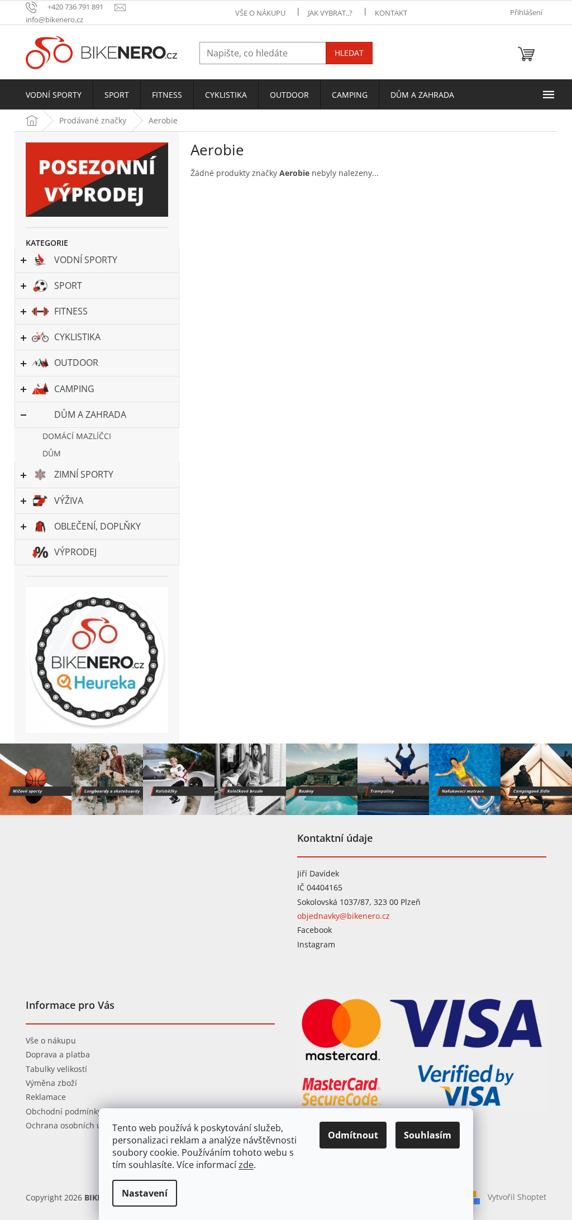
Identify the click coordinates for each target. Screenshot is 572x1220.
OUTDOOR (76, 362)
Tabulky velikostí (56, 1069)
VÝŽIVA (68, 500)
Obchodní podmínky (64, 1111)
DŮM (51, 453)
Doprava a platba (58, 1054)
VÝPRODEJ (75, 552)
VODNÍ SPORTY (85, 260)
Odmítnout (353, 1135)
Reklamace (46, 1097)
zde (246, 1165)
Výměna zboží (51, 1083)
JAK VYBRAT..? (330, 13)
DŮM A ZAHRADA (90, 414)
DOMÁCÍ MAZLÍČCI (76, 436)
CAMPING (74, 389)
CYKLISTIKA (77, 337)
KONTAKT (391, 13)
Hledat (349, 52)
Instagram (316, 944)
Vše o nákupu (51, 1040)
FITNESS (71, 311)
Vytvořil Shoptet (517, 1197)
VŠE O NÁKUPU (260, 13)
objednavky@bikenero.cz (343, 916)
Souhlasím (427, 1135)
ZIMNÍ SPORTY (83, 474)
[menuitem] (54, 95)
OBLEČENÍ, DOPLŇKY (97, 526)
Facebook (314, 929)
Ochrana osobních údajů (72, 1125)
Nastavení (145, 1193)
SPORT (68, 285)
